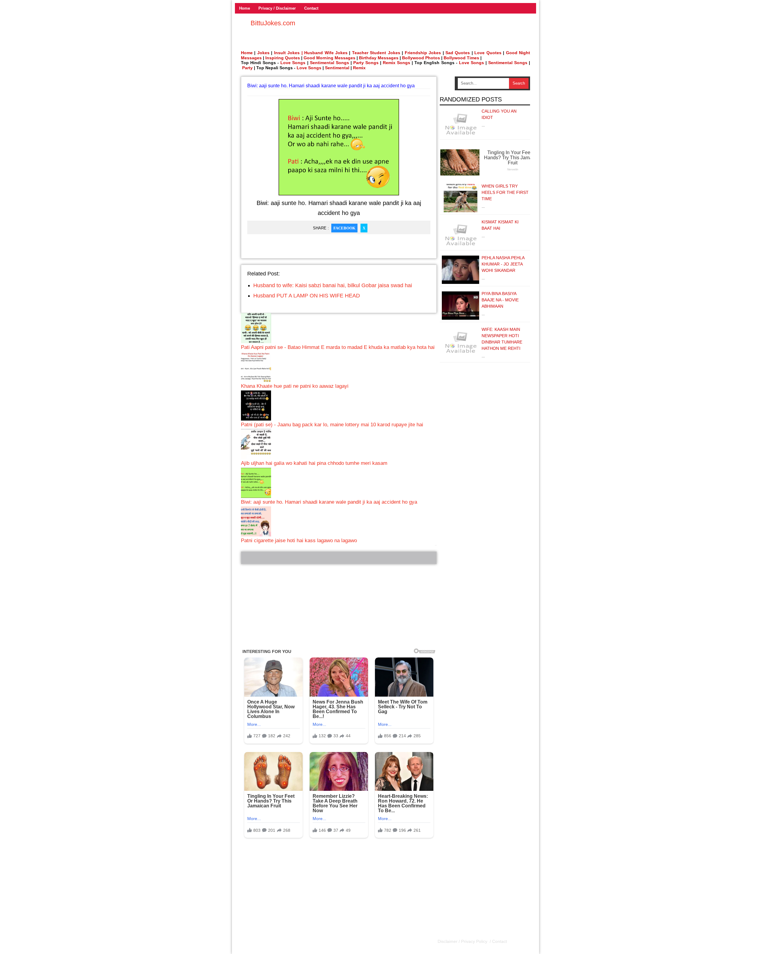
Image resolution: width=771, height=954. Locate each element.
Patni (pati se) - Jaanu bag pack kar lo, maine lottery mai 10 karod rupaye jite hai (332, 424)
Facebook (344, 228)
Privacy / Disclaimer (277, 8)
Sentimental (337, 67)
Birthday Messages (378, 57)
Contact (311, 8)
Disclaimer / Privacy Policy (463, 941)
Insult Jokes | (288, 52)
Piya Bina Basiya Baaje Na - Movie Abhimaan (500, 300)
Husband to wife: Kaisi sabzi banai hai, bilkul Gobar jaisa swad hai (332, 285)
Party (247, 67)
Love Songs (292, 62)
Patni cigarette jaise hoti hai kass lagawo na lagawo (299, 540)
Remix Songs (396, 62)
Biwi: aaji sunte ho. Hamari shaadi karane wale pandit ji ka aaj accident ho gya (329, 502)
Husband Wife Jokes (326, 52)
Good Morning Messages (329, 57)
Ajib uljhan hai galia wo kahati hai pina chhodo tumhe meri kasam (314, 463)
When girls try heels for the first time (505, 192)
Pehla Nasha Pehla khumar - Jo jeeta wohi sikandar (503, 264)
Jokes (263, 52)
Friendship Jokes (423, 52)
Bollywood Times (461, 57)
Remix (359, 67)
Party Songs (366, 62)
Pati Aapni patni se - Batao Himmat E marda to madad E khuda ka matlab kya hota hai (338, 347)
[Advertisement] (339, 606)
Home (244, 8)
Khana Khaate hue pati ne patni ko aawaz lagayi (294, 386)
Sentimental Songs (329, 62)
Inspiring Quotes (282, 57)
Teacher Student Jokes (376, 52)
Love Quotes (487, 52)
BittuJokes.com (273, 23)
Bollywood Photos (421, 57)
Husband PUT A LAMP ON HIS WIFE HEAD (306, 296)
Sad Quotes (457, 52)
